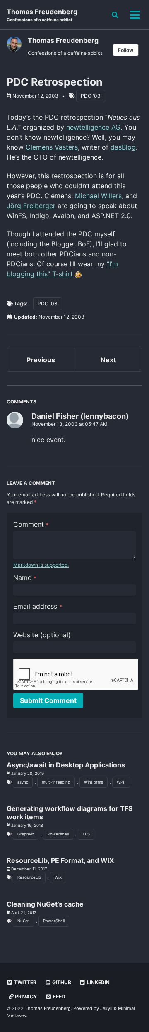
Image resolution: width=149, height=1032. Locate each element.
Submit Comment (48, 700)
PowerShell (54, 921)
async (22, 782)
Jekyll (106, 1008)
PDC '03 (91, 96)
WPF (121, 782)
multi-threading (56, 782)
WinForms (93, 782)
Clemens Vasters (52, 147)
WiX (58, 877)
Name (24, 577)
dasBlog (123, 147)
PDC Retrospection (55, 82)
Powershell (58, 834)
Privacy (25, 996)
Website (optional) (42, 635)
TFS (86, 834)
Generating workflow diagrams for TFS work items (69, 812)
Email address (37, 606)
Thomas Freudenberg (42, 14)
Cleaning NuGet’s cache (45, 904)
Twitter (24, 982)
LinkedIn (98, 982)
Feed (58, 996)
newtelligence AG (93, 127)
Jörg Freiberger (31, 205)
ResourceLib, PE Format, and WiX (60, 860)
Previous (40, 360)
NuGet (23, 921)
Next (108, 360)
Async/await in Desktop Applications (66, 765)
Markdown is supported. (41, 565)
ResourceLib (29, 877)
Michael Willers (98, 196)
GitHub (61, 982)
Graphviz (25, 834)
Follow (125, 50)
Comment (31, 524)
